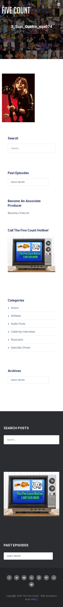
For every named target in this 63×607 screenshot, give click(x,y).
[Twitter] (16, 577)
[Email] (31, 584)
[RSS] (31, 577)
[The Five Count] (16, 9)
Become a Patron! (18, 213)
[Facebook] (9, 577)
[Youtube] (24, 577)
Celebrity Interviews (23, 331)
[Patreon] (46, 577)
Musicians (17, 339)
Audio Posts (18, 323)
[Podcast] (39, 577)
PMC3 (34, 599)
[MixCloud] (53, 577)
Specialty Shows (20, 347)
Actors (15, 308)
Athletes (16, 316)
